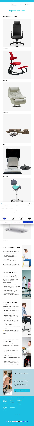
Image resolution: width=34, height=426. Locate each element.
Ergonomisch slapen (5, 408)
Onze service (12, 402)
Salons (4, 144)
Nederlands (28, 4)
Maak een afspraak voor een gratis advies (20, 391)
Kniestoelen (5, 80)
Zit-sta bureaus (5, 240)
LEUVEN (18, 402)
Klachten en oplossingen (5, 401)
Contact (11, 400)
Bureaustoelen (5, 48)
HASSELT (19, 404)
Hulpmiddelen (5, 176)
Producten (4, 410)
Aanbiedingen (12, 407)
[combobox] (29, 4)
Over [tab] (28, 205)
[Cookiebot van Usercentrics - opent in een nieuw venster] (29, 203)
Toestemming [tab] (6, 205)
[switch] (13, 219)
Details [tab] (17, 205)
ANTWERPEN (19, 400)
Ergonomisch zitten (5, 404)
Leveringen (12, 404)
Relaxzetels (5, 112)
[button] (2, 4)
